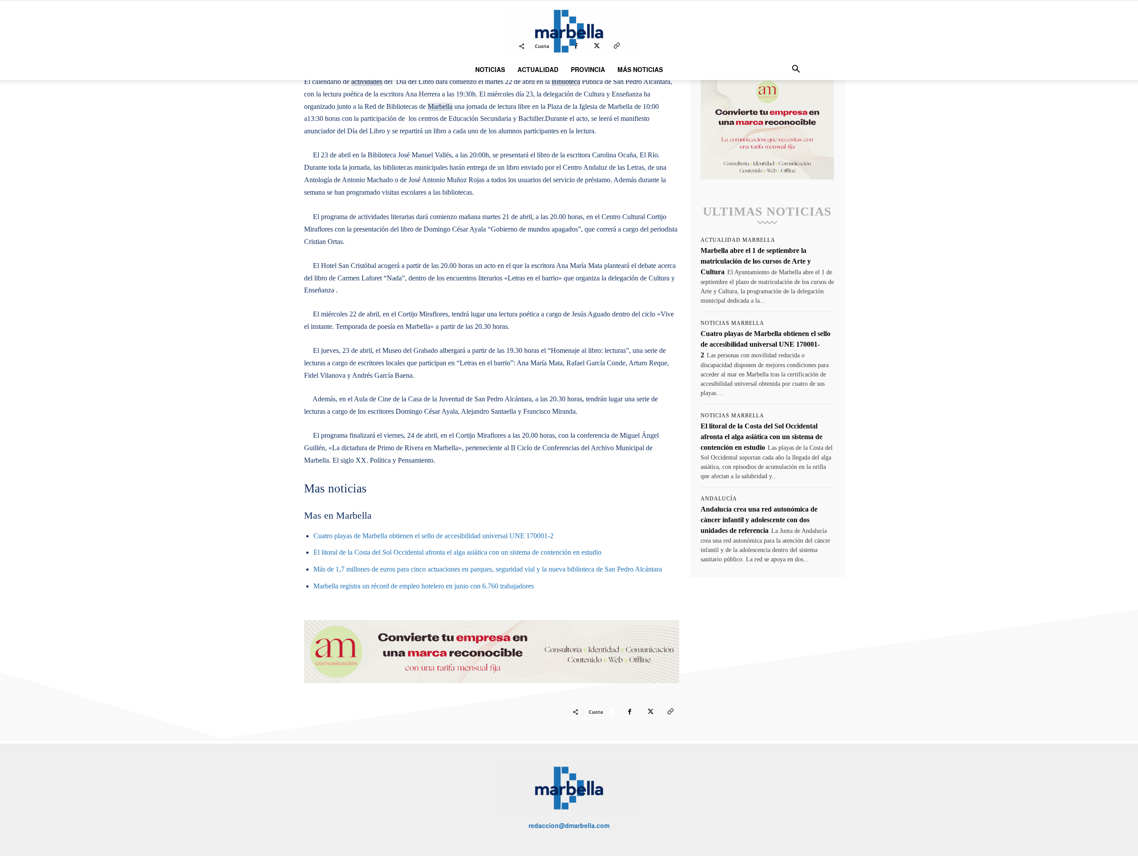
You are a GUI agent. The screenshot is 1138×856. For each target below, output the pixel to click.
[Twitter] (650, 711)
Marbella (440, 106)
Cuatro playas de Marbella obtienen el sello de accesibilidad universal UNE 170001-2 (433, 536)
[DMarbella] (569, 31)
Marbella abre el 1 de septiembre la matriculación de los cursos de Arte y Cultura (756, 261)
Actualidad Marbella (738, 240)
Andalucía (719, 498)
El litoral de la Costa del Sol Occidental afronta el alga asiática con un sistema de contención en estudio (457, 552)
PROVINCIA (588, 69)
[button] (795, 70)
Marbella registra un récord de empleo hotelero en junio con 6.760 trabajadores (423, 586)
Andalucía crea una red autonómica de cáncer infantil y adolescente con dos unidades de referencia (759, 519)
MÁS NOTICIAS (640, 69)
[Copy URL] (670, 711)
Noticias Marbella (732, 323)
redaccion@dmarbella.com (569, 825)
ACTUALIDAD (537, 69)
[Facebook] (629, 711)
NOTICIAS (490, 69)
